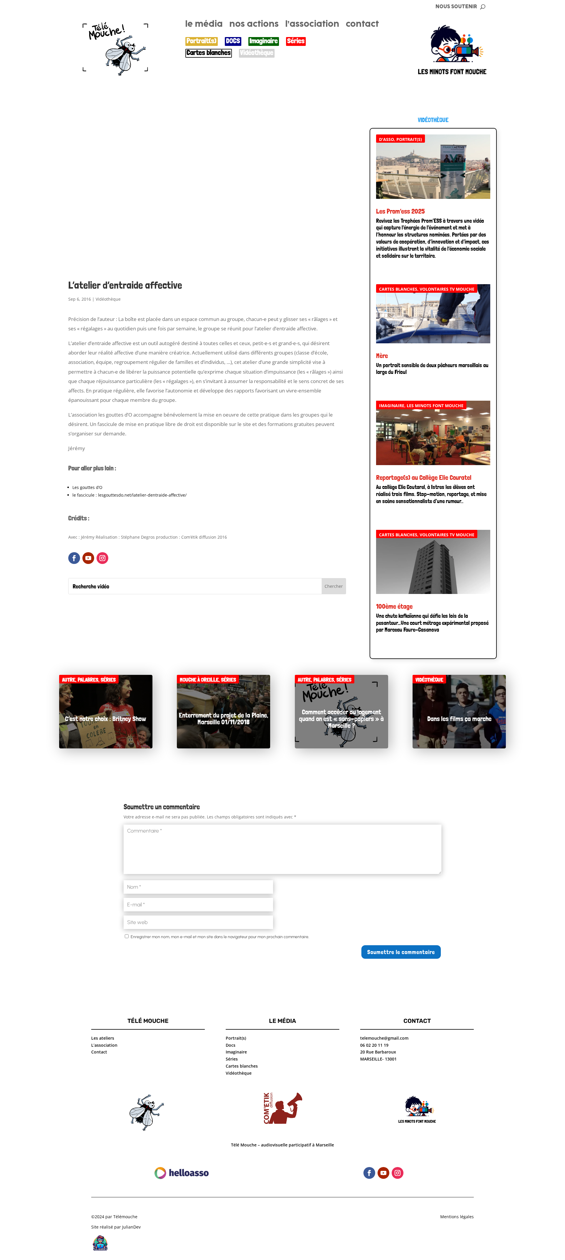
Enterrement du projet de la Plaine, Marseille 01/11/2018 (223, 718)
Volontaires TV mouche (447, 289)
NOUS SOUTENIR (456, 7)
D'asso (386, 139)
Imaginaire (264, 41)
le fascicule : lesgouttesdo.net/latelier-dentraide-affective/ (129, 495)
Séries (296, 41)
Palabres (88, 679)
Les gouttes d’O (87, 487)
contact (362, 25)
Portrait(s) (202, 41)
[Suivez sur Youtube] (88, 558)
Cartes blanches (209, 53)
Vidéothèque (256, 53)
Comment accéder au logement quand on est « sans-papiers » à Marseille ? (341, 718)
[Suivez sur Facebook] (74, 558)
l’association (312, 25)
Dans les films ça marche (459, 718)
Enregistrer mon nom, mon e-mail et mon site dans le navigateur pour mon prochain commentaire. (220, 936)
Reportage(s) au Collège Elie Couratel (423, 477)
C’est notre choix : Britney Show (105, 718)
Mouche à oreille (199, 679)
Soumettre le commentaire (401, 952)
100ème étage (394, 606)
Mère (382, 355)
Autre (68, 679)
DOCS (233, 41)
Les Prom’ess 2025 (400, 211)
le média (204, 25)
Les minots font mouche (435, 405)
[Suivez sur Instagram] (102, 558)
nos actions (254, 25)
